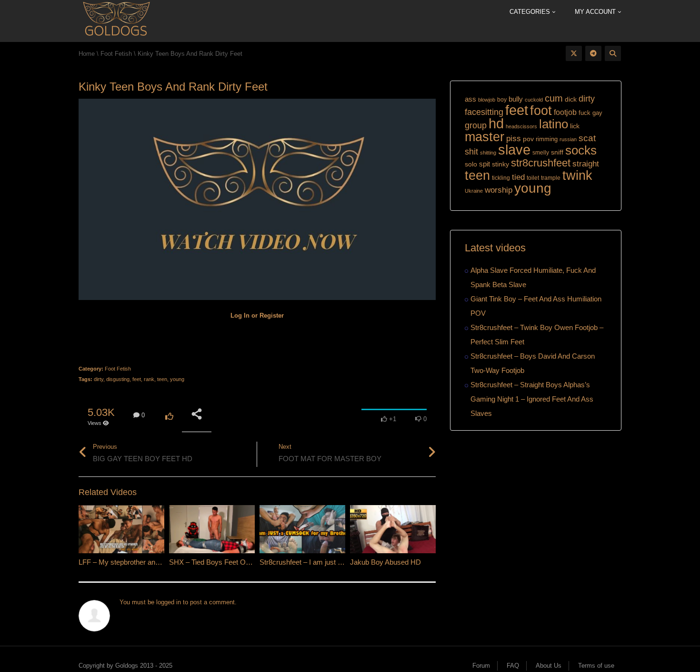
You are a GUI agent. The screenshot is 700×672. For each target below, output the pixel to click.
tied (518, 177)
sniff (557, 152)
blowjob (486, 100)
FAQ (513, 665)
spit (484, 164)
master (484, 136)
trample (550, 178)
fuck (584, 112)
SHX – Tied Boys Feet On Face (218, 562)
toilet (533, 178)
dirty (98, 379)
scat (587, 138)
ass (470, 99)
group (476, 125)
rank (149, 379)
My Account (596, 11)
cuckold (534, 100)
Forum (481, 665)
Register (272, 315)
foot (541, 110)
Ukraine (474, 191)
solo (471, 164)
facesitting (484, 112)
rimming (547, 139)
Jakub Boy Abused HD (385, 562)
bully (516, 99)
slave (514, 149)
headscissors (521, 126)
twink (577, 175)
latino (553, 124)
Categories (531, 11)
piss (513, 138)
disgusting (118, 379)
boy (502, 99)
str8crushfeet (540, 163)
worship (498, 190)
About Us (548, 665)
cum (554, 98)
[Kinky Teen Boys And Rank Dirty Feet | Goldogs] (116, 20)
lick (575, 126)
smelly (540, 152)
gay (597, 112)
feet (136, 379)
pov (528, 139)
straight (585, 163)
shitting (488, 152)
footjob (565, 112)
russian (568, 139)
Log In (240, 315)
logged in (168, 602)
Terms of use (596, 665)
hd (496, 123)
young (177, 379)
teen (162, 379)
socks (581, 150)
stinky (500, 164)
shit (471, 151)
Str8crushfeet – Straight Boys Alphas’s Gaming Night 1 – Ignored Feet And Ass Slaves (531, 399)
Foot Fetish (118, 369)
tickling (501, 178)
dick (571, 99)
